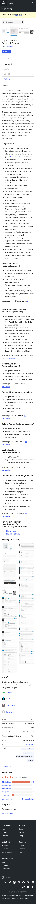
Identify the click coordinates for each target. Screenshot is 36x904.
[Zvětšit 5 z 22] (15, 609)
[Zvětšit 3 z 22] (15, 590)
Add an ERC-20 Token (13, 534)
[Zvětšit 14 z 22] (31, 578)
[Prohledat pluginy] (22, 22)
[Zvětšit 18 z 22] (31, 616)
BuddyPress (6, 869)
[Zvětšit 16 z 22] (31, 596)
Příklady (22, 825)
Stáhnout (6, 51)
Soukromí (5, 836)
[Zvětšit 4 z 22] (15, 599)
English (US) (30, 744)
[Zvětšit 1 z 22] (15, 545)
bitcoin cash (29, 749)
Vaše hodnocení (7, 799)
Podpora (7, 79)
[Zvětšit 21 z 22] (31, 644)
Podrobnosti (8, 59)
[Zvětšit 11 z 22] (31, 553)
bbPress (5, 865)
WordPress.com (7, 859)
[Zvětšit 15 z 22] (31, 585)
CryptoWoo (10, 46)
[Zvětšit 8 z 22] (15, 641)
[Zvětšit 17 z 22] (31, 603)
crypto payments (28, 753)
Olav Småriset (11, 705)
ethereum (30, 760)
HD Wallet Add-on (16, 157)
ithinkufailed (10, 712)
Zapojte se (22, 842)
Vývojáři (7, 74)
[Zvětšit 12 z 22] (31, 562)
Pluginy (21, 832)
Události (22, 845)
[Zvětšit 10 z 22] (31, 545)
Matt (3, 862)
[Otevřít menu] (33, 3)
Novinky (5, 829)
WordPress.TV (7, 852)
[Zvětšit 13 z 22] (31, 569)
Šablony (22, 829)
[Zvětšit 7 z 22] (15, 633)
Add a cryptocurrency (12, 531)
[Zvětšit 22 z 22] (31, 656)
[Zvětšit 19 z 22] (31, 629)
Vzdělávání (6, 842)
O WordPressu (7, 825)
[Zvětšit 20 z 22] (31, 636)
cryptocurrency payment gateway (25, 756)
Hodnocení (8, 64)
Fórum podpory (7, 813)
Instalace (7, 69)
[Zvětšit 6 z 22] (15, 621)
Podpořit (22, 849)
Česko (8, 878)
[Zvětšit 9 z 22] (15, 652)
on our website (9, 358)
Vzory (21, 836)
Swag (22, 852)
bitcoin (23, 749)
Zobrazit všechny (28, 799)
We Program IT (11, 699)
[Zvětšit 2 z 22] (15, 555)
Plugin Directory (7, 9)
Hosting (4, 832)
